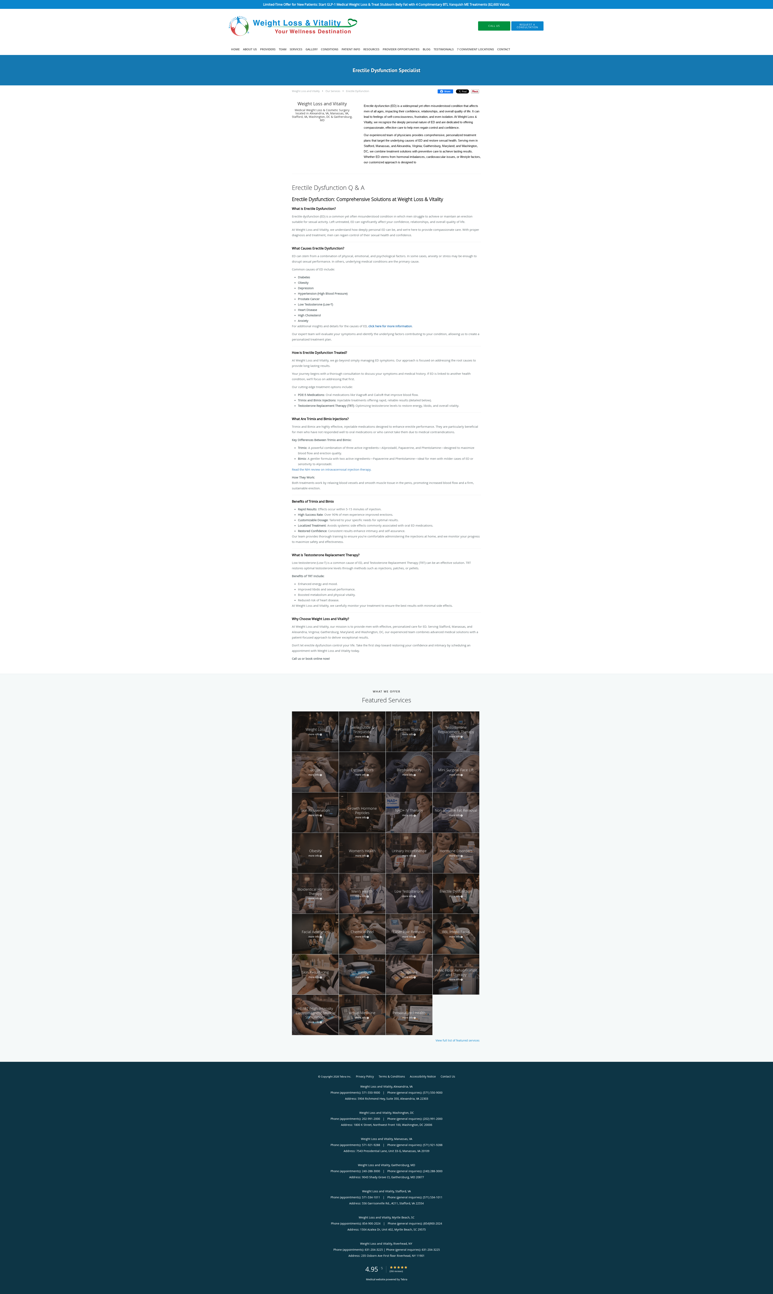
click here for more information (390, 326)
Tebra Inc (345, 1076)
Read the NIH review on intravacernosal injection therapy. (331, 469)
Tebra (404, 1279)
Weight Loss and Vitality (306, 91)
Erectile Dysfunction (357, 91)
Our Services (333, 91)
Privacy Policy (365, 1076)
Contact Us (448, 1076)
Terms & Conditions (392, 1076)
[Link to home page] (287, 26)
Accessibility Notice (423, 1076)
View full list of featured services (458, 1040)
